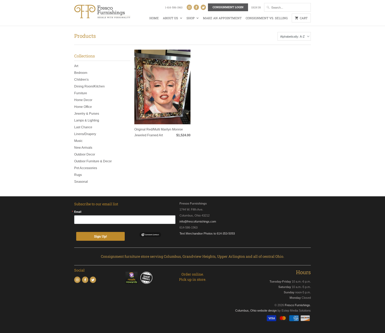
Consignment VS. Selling (267, 18)
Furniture (80, 93)
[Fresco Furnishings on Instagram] (189, 7)
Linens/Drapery (85, 134)
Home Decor (83, 100)
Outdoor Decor (84, 154)
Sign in (256, 7)
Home (154, 18)
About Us (171, 18)
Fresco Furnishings (297, 305)
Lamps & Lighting (86, 120)
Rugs (78, 175)
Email (77, 211)
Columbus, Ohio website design (256, 310)
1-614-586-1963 (173, 7)
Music (78, 140)
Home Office (83, 106)
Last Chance (83, 127)
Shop (191, 18)
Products (85, 35)
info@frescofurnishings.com (197, 221)
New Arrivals (83, 147)
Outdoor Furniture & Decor (93, 161)
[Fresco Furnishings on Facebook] (196, 7)
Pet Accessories (85, 168)
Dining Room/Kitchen (89, 86)
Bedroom (80, 72)
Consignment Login (228, 7)
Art (76, 66)
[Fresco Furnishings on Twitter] (203, 7)
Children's (81, 79)
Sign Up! (100, 236)
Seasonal (81, 181)
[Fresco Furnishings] (102, 12)
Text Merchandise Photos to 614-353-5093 (207, 233)
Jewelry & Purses (86, 113)
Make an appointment (222, 18)
